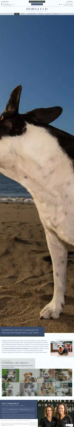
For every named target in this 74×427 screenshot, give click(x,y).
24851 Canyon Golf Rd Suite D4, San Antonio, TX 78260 (66, 5)
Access (70, 425)
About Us (48, 13)
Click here (4, 425)
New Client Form (37, 4)
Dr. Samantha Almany (13, 409)
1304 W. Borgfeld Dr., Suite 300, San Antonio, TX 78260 (9, 5)
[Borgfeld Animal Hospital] (37, 9)
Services (23, 13)
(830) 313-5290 (5, 3)
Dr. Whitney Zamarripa (23, 409)
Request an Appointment (37, 1)
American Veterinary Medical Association (16, 348)
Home (17, 13)
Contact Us (55, 13)
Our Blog (41, 13)
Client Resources (31, 13)
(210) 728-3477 (70, 3)
